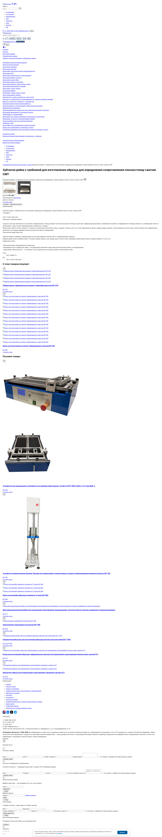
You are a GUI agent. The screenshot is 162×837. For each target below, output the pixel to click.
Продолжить (6, 789)
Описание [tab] (5, 204)
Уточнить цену (7, 202)
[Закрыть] (4, 741)
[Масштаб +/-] (3, 831)
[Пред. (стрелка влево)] (3, 833)
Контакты (9, 21)
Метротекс (17, 198)
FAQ (7, 19)
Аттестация (10, 14)
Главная (5, 165)
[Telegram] (15, 712)
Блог (7, 23)
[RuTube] (4, 712)
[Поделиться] (7, 831)
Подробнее (59, 833)
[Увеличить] (85, 179)
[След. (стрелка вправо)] (5, 833)
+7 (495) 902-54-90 (11, 31)
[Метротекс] (7, 33)
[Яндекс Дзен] (11, 712)
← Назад (5, 791)
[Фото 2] (24, 187)
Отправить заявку (7, 759)
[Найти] (20, 8)
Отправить (6, 824)
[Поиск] (19, 35)
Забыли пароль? (30, 795)
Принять (122, 832)
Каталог (8, 25)
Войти (31, 31)
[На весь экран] (5, 831)
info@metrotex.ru (23, 31)
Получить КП (20, 42)
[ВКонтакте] (7, 712)
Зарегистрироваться (8, 813)
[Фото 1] (10, 187)
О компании (10, 12)
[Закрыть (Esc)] (8, 831)
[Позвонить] (13, 4)
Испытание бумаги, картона (23, 165)
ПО (7, 27)
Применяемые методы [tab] (16, 204)
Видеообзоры (10, 16)
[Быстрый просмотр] (4, 268)
